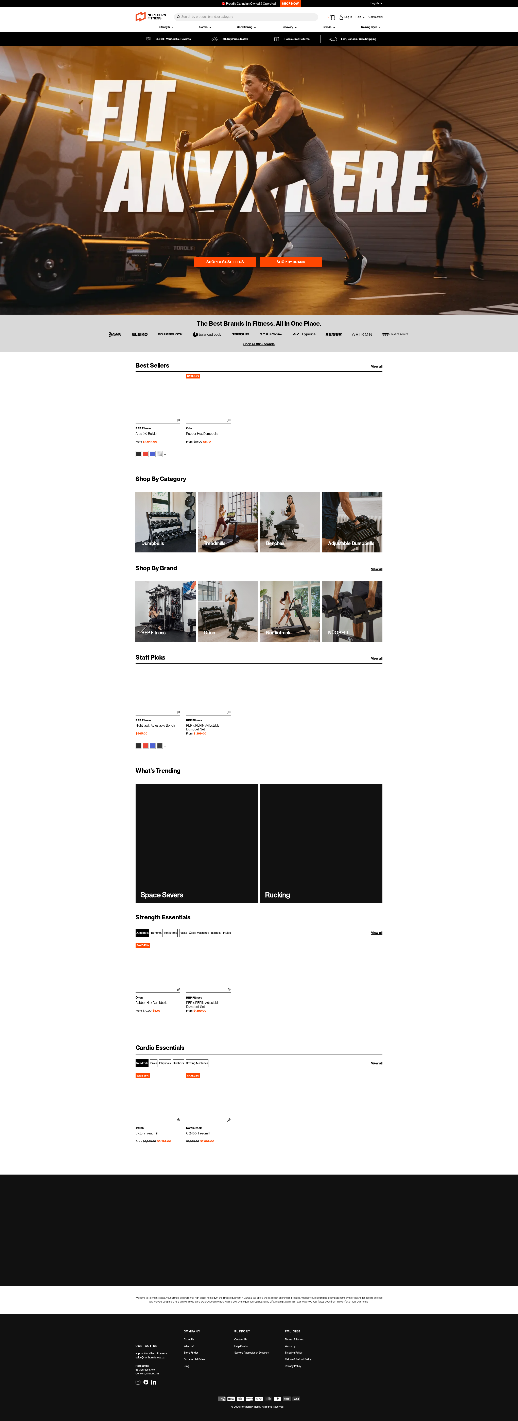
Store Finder (191, 1352)
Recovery (288, 27)
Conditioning (245, 27)
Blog (186, 1366)
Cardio (203, 27)
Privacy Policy (293, 1366)
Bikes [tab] (153, 1063)
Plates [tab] (227, 932)
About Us (189, 1339)
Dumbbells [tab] (142, 932)
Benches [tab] (156, 932)
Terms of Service (294, 1339)
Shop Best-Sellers (225, 262)
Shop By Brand (291, 262)
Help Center (241, 1346)
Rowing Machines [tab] (197, 1063)
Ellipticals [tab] (165, 1063)
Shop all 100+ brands (259, 344)
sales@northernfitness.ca (150, 1357)
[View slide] (259, 180)
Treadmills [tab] (142, 1063)
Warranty (290, 1346)
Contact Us (240, 1339)
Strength (164, 27)
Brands (327, 27)
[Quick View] (177, 420)
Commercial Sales (194, 1359)
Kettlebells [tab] (170, 932)
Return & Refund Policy (298, 1359)
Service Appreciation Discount (251, 1352)
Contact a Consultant (321, 1234)
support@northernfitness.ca (151, 1353)
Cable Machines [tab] (199, 932)
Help (359, 16)
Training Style (369, 27)
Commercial (375, 16)
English (374, 3)
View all (376, 366)
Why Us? (189, 1346)
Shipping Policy (294, 1352)
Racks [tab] (183, 932)
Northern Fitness (250, 1406)
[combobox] (246, 17)
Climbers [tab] (178, 1063)
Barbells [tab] (216, 932)
